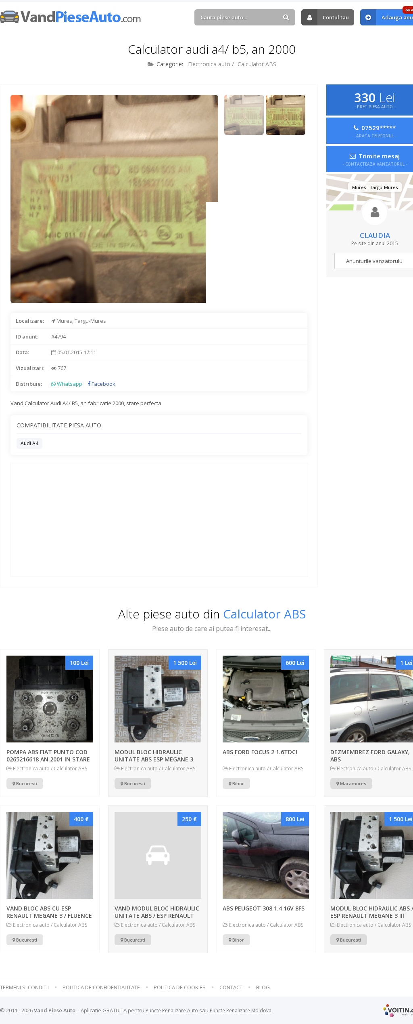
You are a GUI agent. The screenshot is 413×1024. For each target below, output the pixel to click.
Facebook (102, 383)
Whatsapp (69, 383)
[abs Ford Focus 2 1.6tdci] (266, 699)
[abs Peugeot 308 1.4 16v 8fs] (266, 855)
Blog (263, 987)
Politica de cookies (180, 987)
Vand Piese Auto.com (70, 17)
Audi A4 (29, 443)
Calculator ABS (257, 64)
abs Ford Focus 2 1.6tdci (260, 752)
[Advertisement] (256, 252)
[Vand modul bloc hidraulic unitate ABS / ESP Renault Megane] (158, 855)
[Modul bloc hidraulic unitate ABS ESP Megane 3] (158, 699)
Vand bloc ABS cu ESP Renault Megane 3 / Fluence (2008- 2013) (49, 915)
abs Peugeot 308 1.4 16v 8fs (264, 908)
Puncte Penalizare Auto (172, 1010)
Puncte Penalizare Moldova (240, 1010)
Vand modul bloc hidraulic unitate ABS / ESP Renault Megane (157, 915)
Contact (230, 987)
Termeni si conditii (24, 987)
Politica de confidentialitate (101, 987)
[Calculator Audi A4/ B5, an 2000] (244, 115)
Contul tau (336, 17)
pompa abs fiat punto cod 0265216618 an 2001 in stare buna (48, 759)
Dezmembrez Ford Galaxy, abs (370, 755)
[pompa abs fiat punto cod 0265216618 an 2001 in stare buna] (49, 699)
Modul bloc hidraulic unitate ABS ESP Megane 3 (154, 755)
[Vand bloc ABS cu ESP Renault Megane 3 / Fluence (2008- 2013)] (49, 855)
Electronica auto (209, 64)
